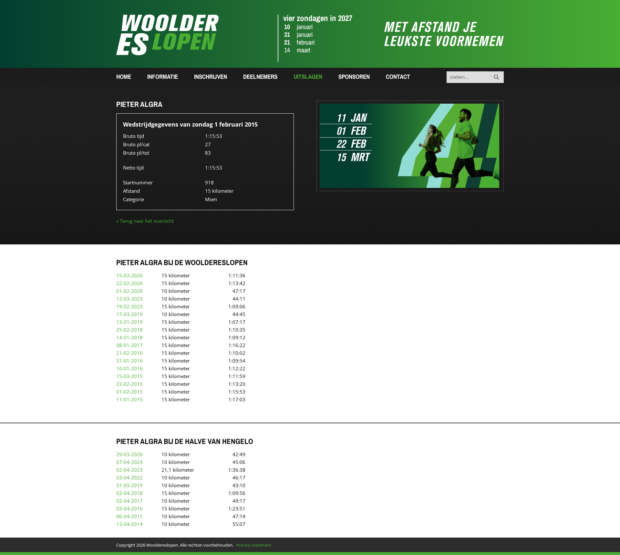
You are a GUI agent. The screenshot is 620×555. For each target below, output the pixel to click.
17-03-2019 (129, 314)
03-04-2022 (129, 477)
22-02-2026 (129, 283)
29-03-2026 (129, 454)
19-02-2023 (129, 306)
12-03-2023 (129, 298)
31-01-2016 (129, 360)
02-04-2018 (129, 493)
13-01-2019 (129, 322)
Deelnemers (260, 76)
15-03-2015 (129, 376)
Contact (398, 76)
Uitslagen (308, 76)
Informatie (162, 76)
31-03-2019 (129, 485)
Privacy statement (253, 545)
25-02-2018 (129, 329)
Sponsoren (354, 76)
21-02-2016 (129, 353)
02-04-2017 (129, 501)
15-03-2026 (129, 275)
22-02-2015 (129, 384)
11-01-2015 (129, 399)
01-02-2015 (129, 391)
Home (123, 76)
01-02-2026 (129, 291)
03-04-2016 (129, 508)
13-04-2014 (129, 524)
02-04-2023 (129, 470)
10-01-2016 (129, 368)
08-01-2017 (129, 345)
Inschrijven (210, 76)
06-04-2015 (129, 516)
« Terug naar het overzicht (145, 221)
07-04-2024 (129, 462)
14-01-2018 (129, 337)
